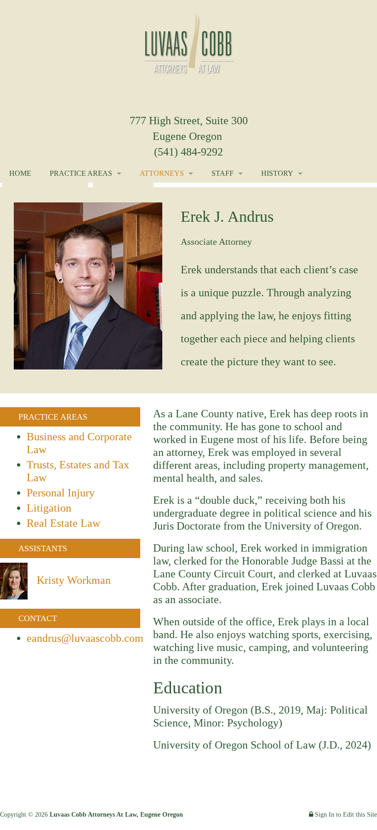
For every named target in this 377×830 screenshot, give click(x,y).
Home (20, 173)
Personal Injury (61, 493)
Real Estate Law (63, 523)
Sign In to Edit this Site (345, 814)
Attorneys (162, 173)
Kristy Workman (74, 580)
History (277, 173)
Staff (222, 173)
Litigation (49, 508)
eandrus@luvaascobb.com (85, 638)
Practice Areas (81, 173)
